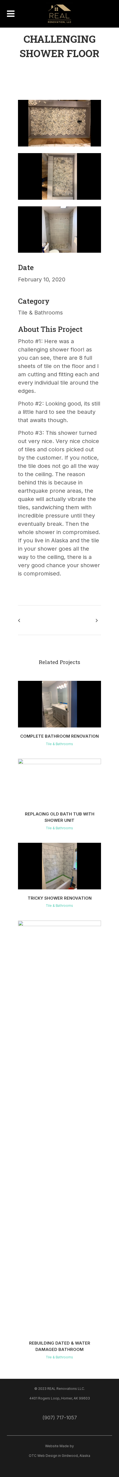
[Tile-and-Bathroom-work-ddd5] (59, 202)
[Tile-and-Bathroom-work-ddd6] (59, 149)
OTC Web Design (43, 1456)
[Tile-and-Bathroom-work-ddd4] (59, 255)
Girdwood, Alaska (76, 1456)
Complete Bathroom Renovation (59, 736)
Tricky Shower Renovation (60, 898)
